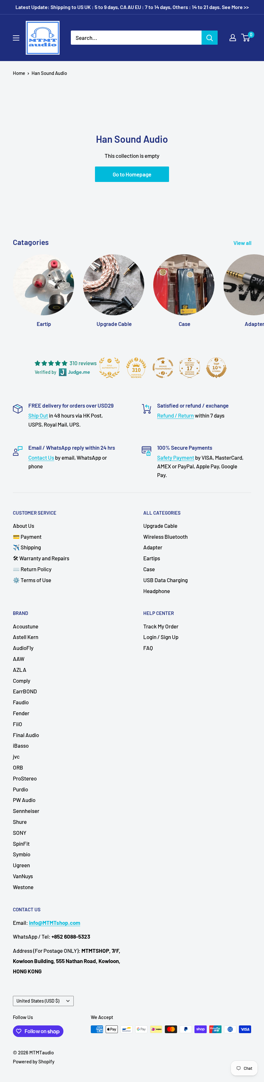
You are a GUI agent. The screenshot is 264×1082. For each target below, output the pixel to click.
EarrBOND (25, 691)
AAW (18, 658)
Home (19, 73)
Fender (21, 713)
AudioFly (23, 648)
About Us (23, 525)
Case (149, 569)
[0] (246, 37)
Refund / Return (175, 415)
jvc (16, 756)
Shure (20, 821)
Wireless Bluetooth (165, 536)
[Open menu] (16, 38)
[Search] (210, 38)
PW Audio (24, 800)
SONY (19, 832)
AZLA (19, 669)
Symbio (21, 854)
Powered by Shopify (33, 1061)
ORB (18, 767)
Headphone (156, 591)
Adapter (152, 547)
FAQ (148, 648)
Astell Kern (25, 637)
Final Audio (26, 735)
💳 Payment (27, 536)
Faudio (21, 702)
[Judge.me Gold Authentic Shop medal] (109, 367)
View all (242, 242)
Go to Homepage (132, 174)
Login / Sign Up (160, 637)
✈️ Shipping (27, 547)
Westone (23, 887)
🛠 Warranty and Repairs (41, 558)
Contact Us (41, 457)
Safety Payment (175, 457)
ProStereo (25, 778)
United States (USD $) (37, 1001)
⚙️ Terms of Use (32, 580)
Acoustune (25, 626)
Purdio (20, 789)
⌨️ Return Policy (32, 569)
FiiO (17, 724)
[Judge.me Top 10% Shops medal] (216, 367)
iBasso (21, 745)
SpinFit (21, 843)
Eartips (151, 558)
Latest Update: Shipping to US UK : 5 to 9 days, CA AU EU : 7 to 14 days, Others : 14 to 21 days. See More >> (132, 7)
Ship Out (38, 415)
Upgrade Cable (160, 525)
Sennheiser (26, 810)
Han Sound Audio (49, 73)
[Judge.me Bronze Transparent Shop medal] (163, 367)
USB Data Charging (165, 580)
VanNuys (23, 876)
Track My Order (160, 626)
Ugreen (21, 865)
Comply (21, 680)
